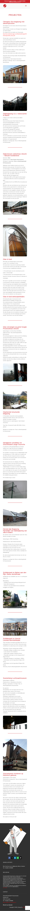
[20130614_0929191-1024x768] (15, 498)
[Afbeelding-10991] (15, 635)
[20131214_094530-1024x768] (15, 381)
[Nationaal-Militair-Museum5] (15, 728)
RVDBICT (25, 907)
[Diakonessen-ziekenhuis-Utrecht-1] (15, 214)
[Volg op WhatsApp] (18, 858)
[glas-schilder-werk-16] (15, 525)
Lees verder (5, 887)
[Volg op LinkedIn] (15, 858)
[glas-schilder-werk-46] (15, 82)
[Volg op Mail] (20, 858)
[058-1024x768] (15, 607)
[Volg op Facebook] (9, 858)
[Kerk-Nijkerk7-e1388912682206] (15, 770)
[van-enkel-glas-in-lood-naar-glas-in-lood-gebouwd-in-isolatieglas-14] (15, 256)
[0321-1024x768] (15, 110)
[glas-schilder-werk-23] (15, 408)
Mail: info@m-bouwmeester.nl (9, 902)
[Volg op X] (12, 858)
